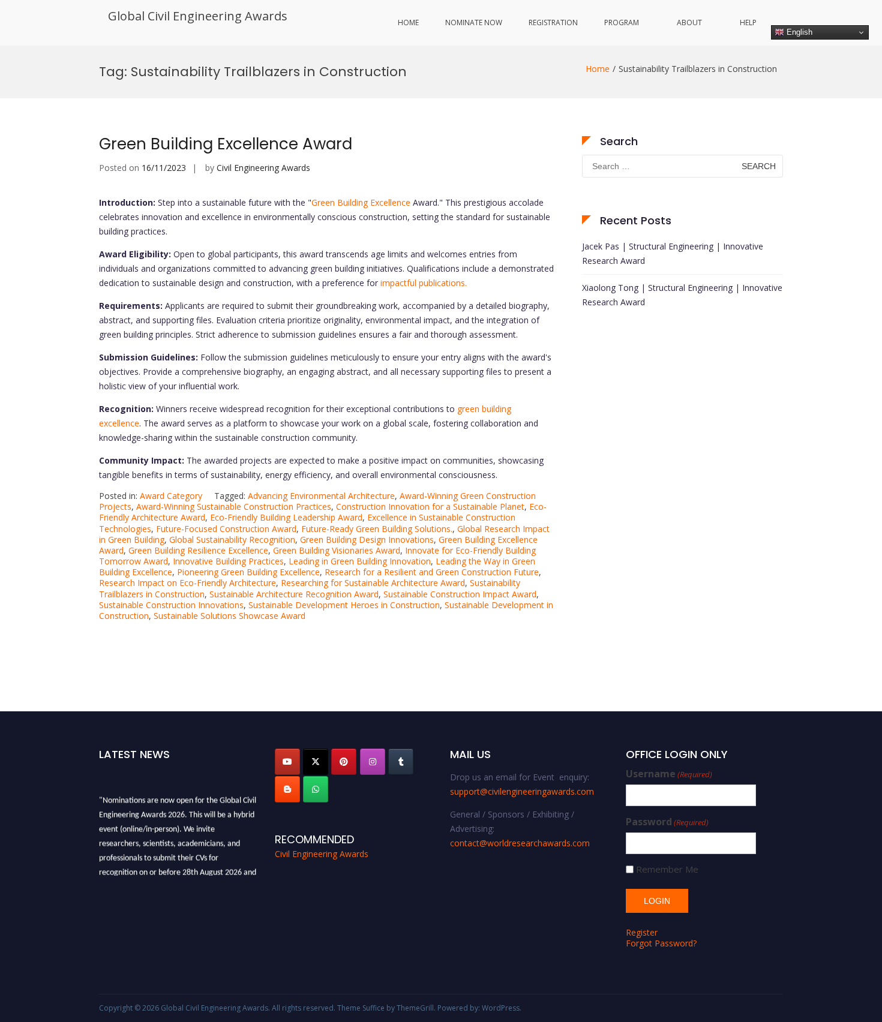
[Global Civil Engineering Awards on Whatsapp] (315, 789)
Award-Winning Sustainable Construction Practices (233, 506)
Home (408, 22)
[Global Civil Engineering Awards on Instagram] (372, 762)
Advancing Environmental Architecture (321, 495)
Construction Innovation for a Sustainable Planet (430, 506)
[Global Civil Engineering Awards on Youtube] (287, 762)
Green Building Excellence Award (225, 144)
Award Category (171, 495)
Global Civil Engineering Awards (197, 16)
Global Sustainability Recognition (232, 539)
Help (748, 22)
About (689, 22)
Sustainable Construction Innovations (171, 605)
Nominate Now (473, 22)
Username (669, 774)
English (798, 32)
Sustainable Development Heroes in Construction (344, 605)
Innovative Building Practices (228, 561)
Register (642, 932)
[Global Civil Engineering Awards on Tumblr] (400, 762)
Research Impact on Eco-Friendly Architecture (187, 582)
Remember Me (667, 869)
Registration (553, 22)
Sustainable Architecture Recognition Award (294, 594)
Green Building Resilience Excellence (198, 550)
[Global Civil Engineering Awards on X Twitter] (315, 762)
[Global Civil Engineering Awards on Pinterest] (343, 762)
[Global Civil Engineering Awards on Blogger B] (287, 789)
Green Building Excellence (360, 202)
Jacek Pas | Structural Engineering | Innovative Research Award (672, 253)
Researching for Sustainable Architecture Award (373, 582)
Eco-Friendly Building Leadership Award (286, 517)
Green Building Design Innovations (367, 539)
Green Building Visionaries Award (336, 550)
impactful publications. (423, 282)
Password (667, 822)
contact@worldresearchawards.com (520, 843)
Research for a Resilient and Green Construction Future (432, 572)
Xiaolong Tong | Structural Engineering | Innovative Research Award (682, 295)
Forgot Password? (661, 943)
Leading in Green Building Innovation (360, 561)
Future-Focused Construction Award (226, 528)
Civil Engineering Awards (263, 167)
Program (621, 22)
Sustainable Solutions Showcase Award (229, 615)
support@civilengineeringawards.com (522, 791)
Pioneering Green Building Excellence (248, 572)
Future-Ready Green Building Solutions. (376, 528)
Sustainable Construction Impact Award (459, 594)
